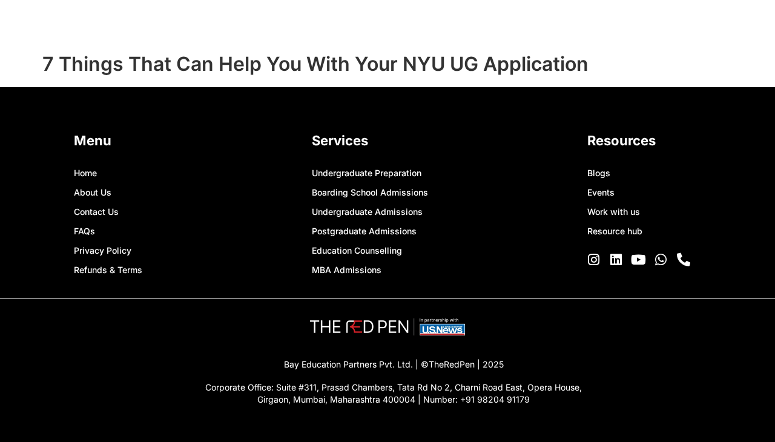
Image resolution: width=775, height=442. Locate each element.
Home (85, 173)
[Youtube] (638, 259)
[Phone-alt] (683, 259)
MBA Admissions (346, 270)
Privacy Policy (102, 250)
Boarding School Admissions (370, 192)
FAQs (84, 231)
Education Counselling (357, 250)
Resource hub (614, 231)
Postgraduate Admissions (364, 231)
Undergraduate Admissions (367, 211)
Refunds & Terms (108, 270)
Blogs (598, 173)
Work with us (613, 211)
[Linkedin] (616, 259)
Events (601, 192)
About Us (92, 192)
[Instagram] (594, 259)
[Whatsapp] (661, 259)
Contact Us (96, 211)
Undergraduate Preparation (366, 173)
